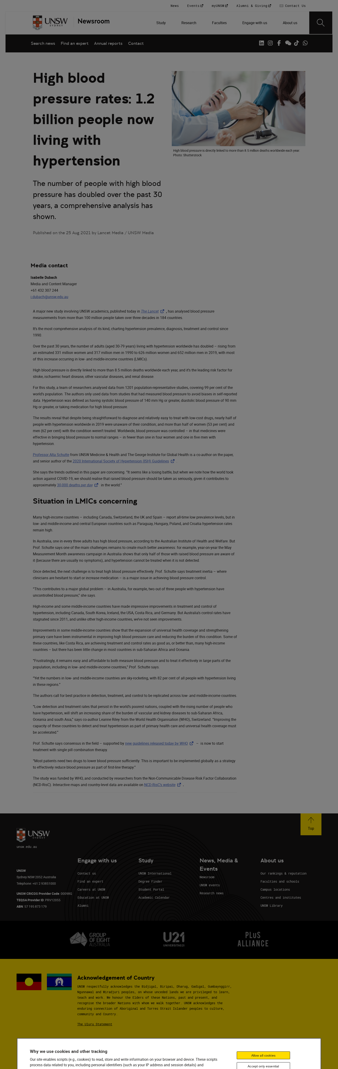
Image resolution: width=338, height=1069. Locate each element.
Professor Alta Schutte (51, 454)
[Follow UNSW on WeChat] (287, 43)
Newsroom (207, 877)
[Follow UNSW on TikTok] (296, 43)
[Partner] (91, 22)
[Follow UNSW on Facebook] (278, 43)
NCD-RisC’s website (163, 784)
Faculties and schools (280, 881)
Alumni (83, 905)
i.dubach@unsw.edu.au (49, 296)
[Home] (50, 22)
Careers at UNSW (91, 889)
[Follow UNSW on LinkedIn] (261, 43)
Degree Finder (150, 881)
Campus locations (275, 889)
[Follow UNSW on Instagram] (270, 43)
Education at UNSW (93, 897)
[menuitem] (161, 22)
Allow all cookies (263, 1055)
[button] (311, 824)
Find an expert (75, 43)
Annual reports (108, 43)
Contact (136, 43)
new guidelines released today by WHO (160, 743)
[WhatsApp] (305, 43)
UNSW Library (272, 905)
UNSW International (155, 873)
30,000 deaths (78, 484)
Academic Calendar (154, 897)
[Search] (320, 22)
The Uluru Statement (94, 1024)
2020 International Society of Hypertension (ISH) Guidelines (124, 461)
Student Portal (151, 889)
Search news (43, 43)
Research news (211, 893)
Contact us (86, 873)
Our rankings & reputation (283, 873)
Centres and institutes (281, 897)
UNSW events (210, 885)
